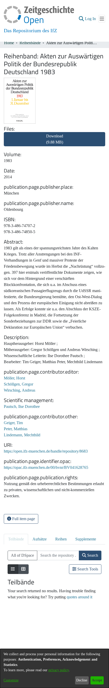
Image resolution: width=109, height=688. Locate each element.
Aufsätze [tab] (39, 539)
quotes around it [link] (79, 597)
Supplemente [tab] (85, 539)
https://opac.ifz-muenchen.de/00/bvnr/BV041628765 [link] (46, 467)
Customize (11, 680)
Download (54, 139)
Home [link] (9, 43)
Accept (97, 680)
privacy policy (58, 670)
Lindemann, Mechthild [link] (22, 435)
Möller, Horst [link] (14, 378)
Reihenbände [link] (30, 43)
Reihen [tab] (61, 539)
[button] (81, 19)
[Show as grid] (23, 569)
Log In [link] (90, 19)
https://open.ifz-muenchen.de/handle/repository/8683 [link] (46, 451)
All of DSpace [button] (22, 555)
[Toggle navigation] (101, 19)
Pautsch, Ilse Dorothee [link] (22, 406)
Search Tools (87, 569)
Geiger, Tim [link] (13, 423)
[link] (54, 142)
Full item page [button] (23, 519)
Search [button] (92, 555)
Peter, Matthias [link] (15, 429)
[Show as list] (13, 569)
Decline (81, 680)
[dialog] (54, 668)
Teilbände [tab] (16, 539)
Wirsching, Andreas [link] (19, 390)
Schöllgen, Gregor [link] (18, 384)
